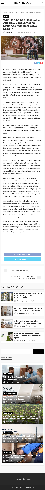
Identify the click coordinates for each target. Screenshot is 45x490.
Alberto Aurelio (11, 461)
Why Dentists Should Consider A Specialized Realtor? (17, 378)
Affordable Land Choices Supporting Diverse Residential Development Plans (20, 417)
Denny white (10, 441)
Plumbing (7, 452)
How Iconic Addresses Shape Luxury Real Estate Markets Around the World (21, 437)
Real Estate (8, 374)
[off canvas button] (2, 3)
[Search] (42, 3)
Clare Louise (10, 382)
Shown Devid (21, 313)
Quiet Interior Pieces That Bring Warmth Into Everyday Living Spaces (27, 322)
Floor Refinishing (10, 393)
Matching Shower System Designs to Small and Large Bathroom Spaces (28, 309)
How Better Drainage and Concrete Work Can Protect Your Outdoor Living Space (28, 336)
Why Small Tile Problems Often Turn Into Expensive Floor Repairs (21, 397)
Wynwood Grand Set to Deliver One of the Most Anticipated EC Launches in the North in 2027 (28, 296)
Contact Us (18, 479)
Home (6, 16)
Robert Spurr (10, 32)
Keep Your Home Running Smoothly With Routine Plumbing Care (21, 456)
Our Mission (27, 479)
